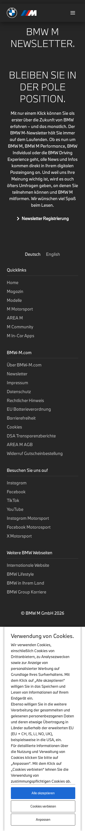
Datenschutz (19, 391)
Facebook (16, 491)
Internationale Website (28, 565)
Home (12, 282)
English (53, 254)
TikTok (13, 500)
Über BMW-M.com (24, 365)
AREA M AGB (20, 444)
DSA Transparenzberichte (31, 436)
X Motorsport (19, 536)
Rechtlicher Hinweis (25, 400)
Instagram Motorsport (28, 518)
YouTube (15, 509)
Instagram (17, 483)
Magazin (15, 291)
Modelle (14, 300)
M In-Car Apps (20, 335)
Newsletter (17, 373)
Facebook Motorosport (29, 527)
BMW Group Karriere (26, 592)
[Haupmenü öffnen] (72, 12)
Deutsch (33, 254)
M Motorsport (20, 309)
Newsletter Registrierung (45, 218)
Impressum (17, 382)
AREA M (15, 318)
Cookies (14, 427)
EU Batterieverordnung (29, 409)
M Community (20, 326)
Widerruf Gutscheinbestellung (35, 453)
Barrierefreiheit (21, 418)
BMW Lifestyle (20, 574)
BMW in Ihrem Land (25, 583)
